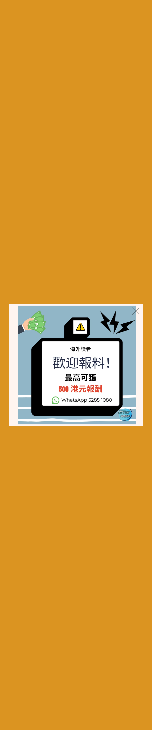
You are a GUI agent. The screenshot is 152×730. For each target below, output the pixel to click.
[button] (135, 311)
